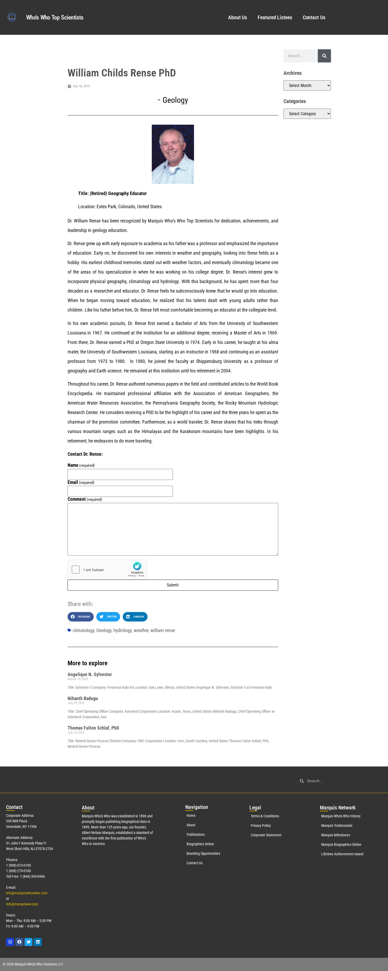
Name (81, 465)
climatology (83, 630)
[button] (81, 616)
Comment (85, 499)
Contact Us (314, 17)
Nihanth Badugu (83, 698)
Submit (173, 585)
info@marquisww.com (22, 904)
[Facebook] (19, 942)
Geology (175, 100)
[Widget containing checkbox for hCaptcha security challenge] (107, 570)
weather (141, 630)
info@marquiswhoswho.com (27, 893)
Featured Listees (275, 17)
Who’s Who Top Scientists (54, 17)
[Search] (324, 55)
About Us (237, 17)
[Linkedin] (38, 942)
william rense (162, 630)
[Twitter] (28, 942)
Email (81, 482)
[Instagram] (10, 942)
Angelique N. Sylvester (90, 674)
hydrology (122, 630)
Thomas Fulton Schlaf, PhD (93, 728)
